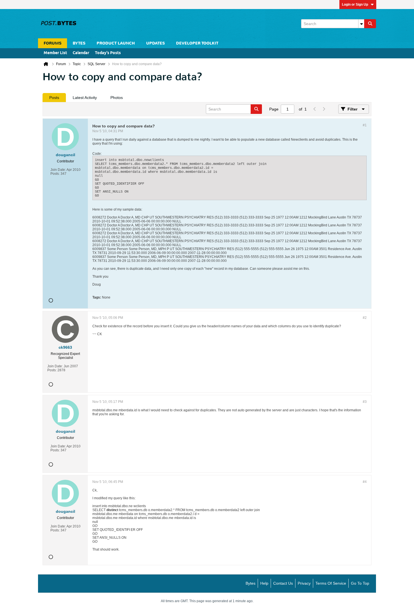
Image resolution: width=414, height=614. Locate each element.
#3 (365, 402)
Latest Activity (85, 97)
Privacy (304, 583)
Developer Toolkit (197, 43)
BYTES (79, 43)
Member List (55, 53)
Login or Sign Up (355, 4)
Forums (52, 43)
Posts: (55, 174)
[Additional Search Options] (361, 23)
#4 (365, 482)
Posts (54, 97)
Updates (155, 43)
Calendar (81, 53)
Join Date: (58, 170)
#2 (365, 318)
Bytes (250, 583)
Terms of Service (330, 583)
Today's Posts (108, 53)
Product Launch (116, 43)
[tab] (54, 97)
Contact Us (283, 583)
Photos (116, 97)
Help (264, 583)
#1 (365, 125)
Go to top (360, 583)
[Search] (370, 23)
